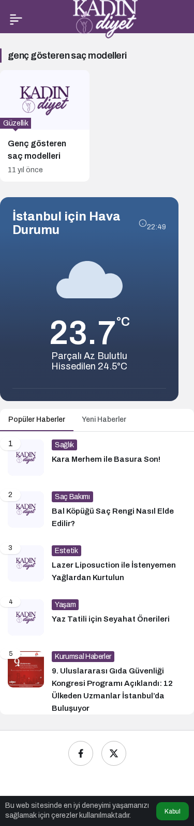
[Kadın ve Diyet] (105, 18)
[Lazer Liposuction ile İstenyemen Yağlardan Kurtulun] (97, 564)
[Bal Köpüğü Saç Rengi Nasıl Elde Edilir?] (97, 511)
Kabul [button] (173, 811)
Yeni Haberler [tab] (104, 419)
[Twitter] (113, 753)
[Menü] (16, 19)
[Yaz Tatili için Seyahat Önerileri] (97, 617)
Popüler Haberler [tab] (36, 419)
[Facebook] (80, 753)
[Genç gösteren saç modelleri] (44, 126)
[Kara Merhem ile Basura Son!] (97, 458)
